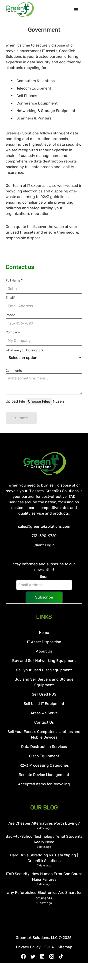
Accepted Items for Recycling (44, 784)
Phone (10, 315)
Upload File (16, 401)
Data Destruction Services (44, 746)
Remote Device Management (44, 774)
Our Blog (44, 807)
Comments (14, 371)
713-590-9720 (44, 536)
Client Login (44, 545)
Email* (10, 298)
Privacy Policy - (30, 947)
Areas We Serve (44, 713)
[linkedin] (42, 956)
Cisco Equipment (44, 756)
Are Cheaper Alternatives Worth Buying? (44, 823)
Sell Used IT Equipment (44, 703)
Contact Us (44, 722)
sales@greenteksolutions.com (44, 526)
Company (13, 332)
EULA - (51, 947)
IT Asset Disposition (44, 642)
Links (44, 616)
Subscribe (44, 597)
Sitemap (65, 947)
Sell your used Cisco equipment (44, 670)
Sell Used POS (44, 694)
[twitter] (33, 956)
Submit (21, 418)
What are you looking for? (24, 350)
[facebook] (23, 956)
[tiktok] (61, 956)
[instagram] (51, 956)
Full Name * (14, 280)
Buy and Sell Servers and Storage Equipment (44, 682)
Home (44, 632)
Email (44, 577)
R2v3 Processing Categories (44, 765)
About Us (44, 651)
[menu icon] (77, 9)
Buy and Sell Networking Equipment (44, 660)
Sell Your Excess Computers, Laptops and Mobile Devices (44, 734)
